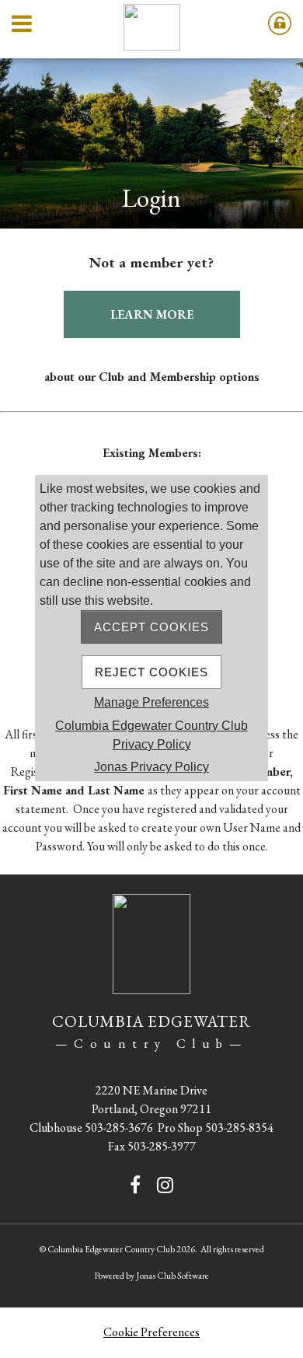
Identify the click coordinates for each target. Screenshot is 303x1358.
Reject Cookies (151, 672)
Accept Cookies (151, 627)
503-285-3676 (119, 1127)
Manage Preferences (151, 702)
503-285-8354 (239, 1127)
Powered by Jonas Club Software (151, 1275)
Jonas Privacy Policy (151, 766)
